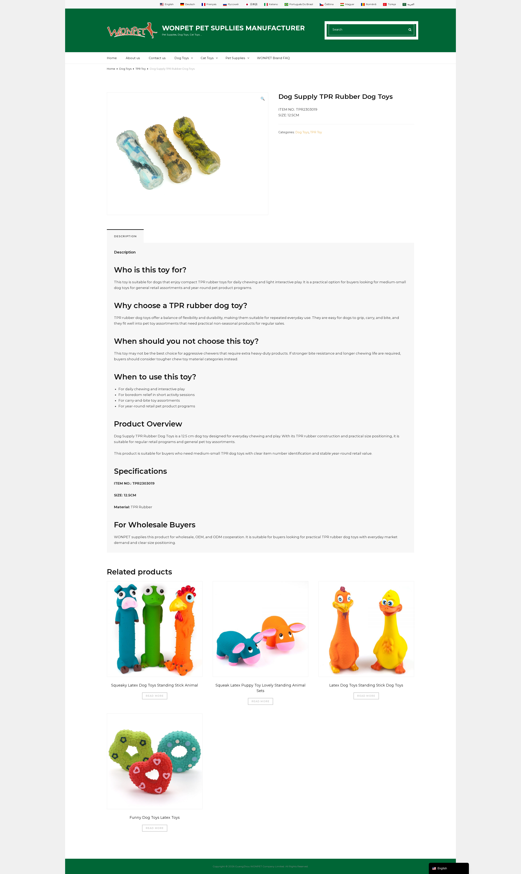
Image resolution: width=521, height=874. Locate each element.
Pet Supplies (235, 58)
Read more (155, 695)
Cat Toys (207, 58)
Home (112, 58)
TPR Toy (141, 68)
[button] (262, 98)
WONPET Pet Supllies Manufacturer (233, 28)
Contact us (157, 58)
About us (133, 58)
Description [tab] (125, 236)
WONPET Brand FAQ (273, 58)
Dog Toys (181, 58)
